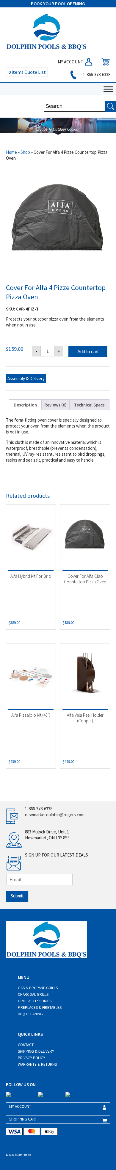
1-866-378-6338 (96, 74)
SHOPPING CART (23, 1119)
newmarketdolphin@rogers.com (54, 814)
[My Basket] (104, 61)
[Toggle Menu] (108, 89)
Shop (25, 152)
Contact (26, 1044)
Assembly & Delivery (26, 378)
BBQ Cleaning (30, 1014)
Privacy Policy (31, 1057)
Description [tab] (25, 405)
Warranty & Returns (37, 1064)
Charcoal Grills (33, 994)
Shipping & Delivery (36, 1051)
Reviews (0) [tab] (55, 405)
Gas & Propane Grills (38, 987)
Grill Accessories (34, 1000)
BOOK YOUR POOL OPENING (58, 4)
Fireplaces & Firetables (40, 1007)
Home (11, 152)
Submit (17, 896)
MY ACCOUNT (71, 62)
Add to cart (87, 351)
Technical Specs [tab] (89, 405)
